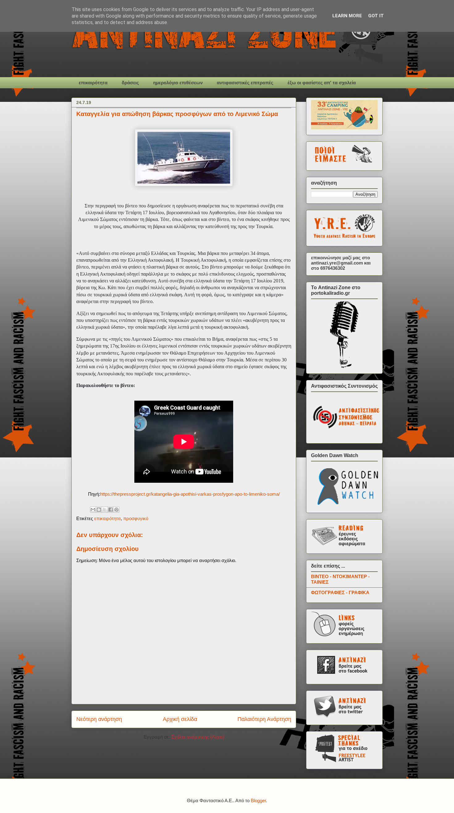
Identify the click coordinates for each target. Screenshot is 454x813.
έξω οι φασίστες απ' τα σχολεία (322, 82)
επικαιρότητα (93, 82)
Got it (376, 16)
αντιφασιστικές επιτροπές (245, 82)
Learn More (347, 16)
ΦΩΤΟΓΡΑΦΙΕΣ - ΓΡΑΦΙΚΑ (340, 592)
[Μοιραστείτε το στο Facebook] (110, 510)
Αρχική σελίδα (180, 719)
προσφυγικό (135, 518)
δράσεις (130, 82)
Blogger (258, 800)
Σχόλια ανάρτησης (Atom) (197, 737)
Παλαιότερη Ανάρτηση (264, 719)
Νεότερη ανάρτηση (99, 719)
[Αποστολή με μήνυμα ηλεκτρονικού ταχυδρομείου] (93, 510)
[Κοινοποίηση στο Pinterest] (116, 510)
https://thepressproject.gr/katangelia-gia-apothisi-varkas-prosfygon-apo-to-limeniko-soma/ (190, 494)
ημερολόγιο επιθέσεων (178, 82)
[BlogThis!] (99, 510)
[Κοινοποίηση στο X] (105, 510)
